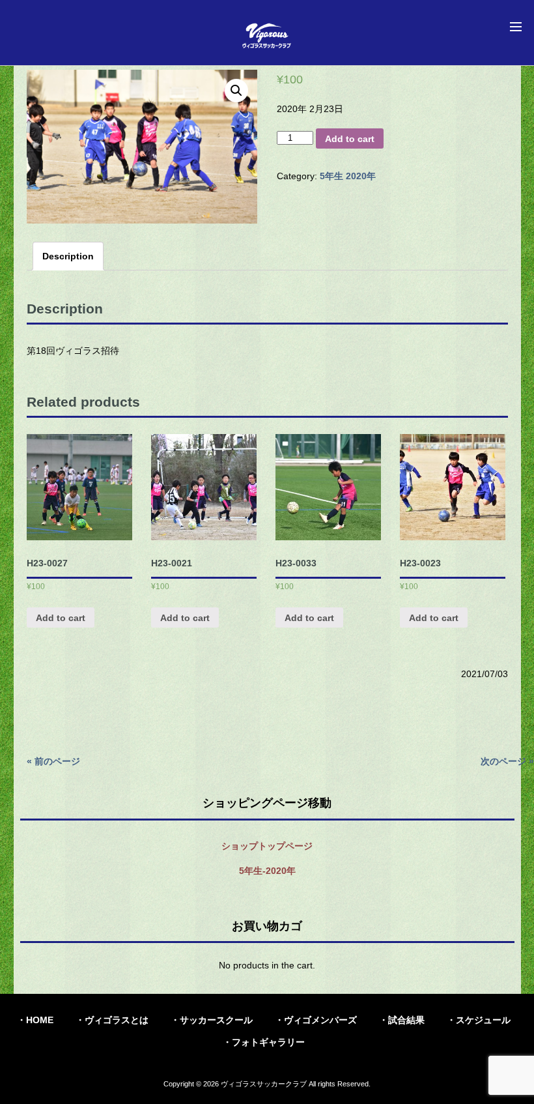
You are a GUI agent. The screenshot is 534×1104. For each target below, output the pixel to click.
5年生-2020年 (267, 870)
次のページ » (507, 761)
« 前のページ (53, 761)
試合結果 (406, 1020)
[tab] (68, 256)
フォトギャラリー (268, 1042)
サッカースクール (216, 1020)
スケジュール (483, 1020)
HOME (39, 1020)
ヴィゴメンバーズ (320, 1020)
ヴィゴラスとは (116, 1020)
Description (68, 256)
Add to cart (349, 139)
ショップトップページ (267, 846)
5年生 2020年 (348, 176)
